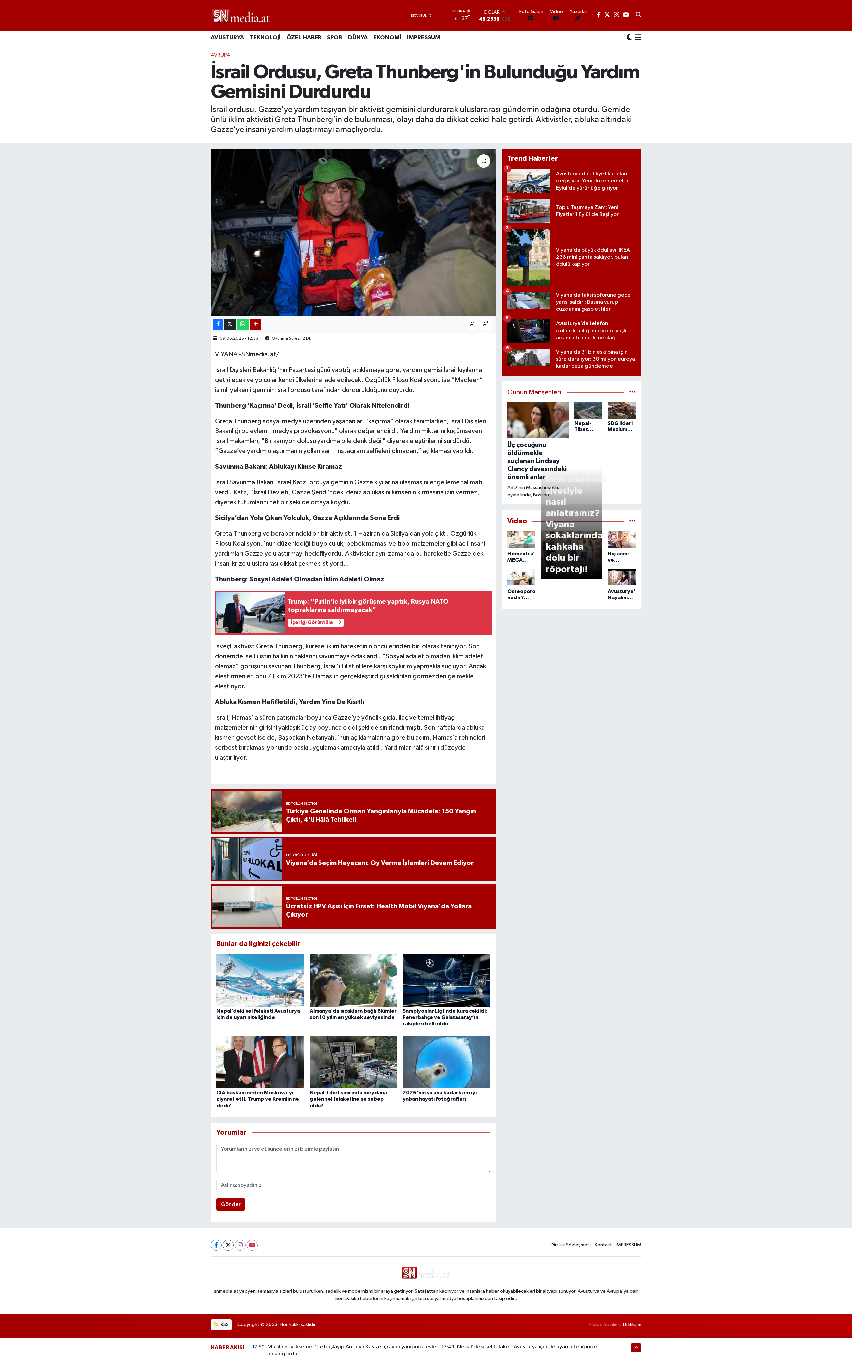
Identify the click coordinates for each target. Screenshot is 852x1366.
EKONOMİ (387, 38)
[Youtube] (252, 1245)
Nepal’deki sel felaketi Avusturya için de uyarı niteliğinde (527, 1347)
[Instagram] (240, 1245)
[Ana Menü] (637, 38)
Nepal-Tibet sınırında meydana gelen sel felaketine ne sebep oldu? (348, 1099)
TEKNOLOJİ (265, 38)
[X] (228, 1245)
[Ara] (638, 15)
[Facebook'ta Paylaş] (218, 324)
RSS (224, 1324)
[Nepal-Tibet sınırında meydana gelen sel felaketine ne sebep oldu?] (353, 1062)
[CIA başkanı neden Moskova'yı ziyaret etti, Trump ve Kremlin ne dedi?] (260, 1062)
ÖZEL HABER (303, 38)
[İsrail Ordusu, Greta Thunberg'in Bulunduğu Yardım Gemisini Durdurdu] (353, 232)
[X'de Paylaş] (230, 324)
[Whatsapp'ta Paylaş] (243, 324)
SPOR (334, 38)
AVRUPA (220, 55)
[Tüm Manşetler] (632, 392)
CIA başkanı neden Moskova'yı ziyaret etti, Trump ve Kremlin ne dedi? (257, 1099)
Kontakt (603, 1244)
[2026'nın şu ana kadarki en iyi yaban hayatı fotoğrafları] (446, 1062)
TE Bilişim (631, 1324)
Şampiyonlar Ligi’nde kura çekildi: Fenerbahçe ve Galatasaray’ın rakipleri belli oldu (445, 1017)
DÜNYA (358, 38)
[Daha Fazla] (255, 324)
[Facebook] (216, 1245)
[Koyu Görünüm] (629, 38)
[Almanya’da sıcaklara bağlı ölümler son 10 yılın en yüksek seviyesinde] (353, 980)
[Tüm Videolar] (632, 521)
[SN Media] (241, 15)
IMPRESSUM (423, 38)
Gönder (231, 1204)
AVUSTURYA (227, 38)
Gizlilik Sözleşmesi (571, 1244)
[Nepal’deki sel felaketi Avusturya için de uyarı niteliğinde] (260, 980)
